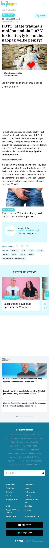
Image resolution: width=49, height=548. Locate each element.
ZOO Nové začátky (17, 446)
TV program (26, 438)
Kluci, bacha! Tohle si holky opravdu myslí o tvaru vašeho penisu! (22, 215)
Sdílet (40, 16)
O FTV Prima (10, 484)
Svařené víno (13, 453)
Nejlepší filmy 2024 (31, 435)
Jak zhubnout (15, 435)
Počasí (20, 442)
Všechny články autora (27, 233)
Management (29, 484)
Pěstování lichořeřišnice (29, 457)
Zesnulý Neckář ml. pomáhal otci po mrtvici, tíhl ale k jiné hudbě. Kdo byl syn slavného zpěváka (24, 392)
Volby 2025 (34, 449)
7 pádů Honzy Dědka (19, 449)
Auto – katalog (33, 446)
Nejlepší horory (12, 438)
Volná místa (10, 488)
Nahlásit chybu (11, 516)
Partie (13, 442)
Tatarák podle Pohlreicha (30, 453)
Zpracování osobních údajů (31, 501)
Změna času (38, 438)
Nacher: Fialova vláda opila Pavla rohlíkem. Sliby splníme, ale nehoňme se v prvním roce (22, 380)
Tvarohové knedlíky (34, 461)
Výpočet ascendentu (15, 461)
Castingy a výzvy (30, 492)
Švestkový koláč (33, 465)
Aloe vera (13, 457)
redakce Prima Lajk (10, 21)
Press (26, 488)
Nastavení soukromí (31, 516)
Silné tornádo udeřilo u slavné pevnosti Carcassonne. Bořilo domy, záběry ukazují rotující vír (24, 404)
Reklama (9, 492)
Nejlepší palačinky (16, 465)
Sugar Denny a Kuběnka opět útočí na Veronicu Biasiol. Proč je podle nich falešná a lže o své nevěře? (19, 305)
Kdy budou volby (32, 442)
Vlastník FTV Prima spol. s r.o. (12, 511)
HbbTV (8, 496)
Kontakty (27, 496)
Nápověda (28, 506)
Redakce (27, 510)
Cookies (8, 506)
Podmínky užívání (12, 500)
